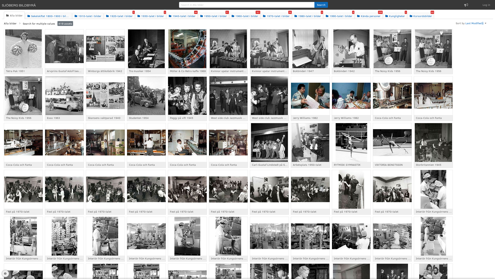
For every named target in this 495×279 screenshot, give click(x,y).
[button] (321, 5)
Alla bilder (10, 23)
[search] (247, 5)
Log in (486, 5)
